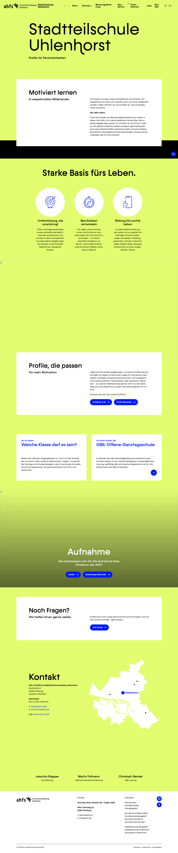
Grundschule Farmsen (135, 822)
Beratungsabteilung (104, 6)
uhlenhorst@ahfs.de (40, 709)
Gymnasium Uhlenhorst (135, 832)
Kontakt (157, 6)
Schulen (86, 6)
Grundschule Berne (134, 819)
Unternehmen (134, 6)
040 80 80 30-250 (39, 706)
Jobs (149, 6)
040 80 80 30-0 (86, 815)
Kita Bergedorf (131, 808)
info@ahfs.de (85, 818)
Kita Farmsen (130, 802)
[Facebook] (159, 804)
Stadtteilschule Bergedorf (136, 827)
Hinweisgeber (157, 847)
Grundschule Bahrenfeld (136, 813)
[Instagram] (159, 798)
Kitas (74, 6)
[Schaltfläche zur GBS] (154, 473)
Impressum (137, 847)
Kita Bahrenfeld (132, 805)
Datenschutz (146, 847)
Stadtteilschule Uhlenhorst (46, 6)
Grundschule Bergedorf (136, 816)
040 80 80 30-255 (41, 714)
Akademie (121, 6)
